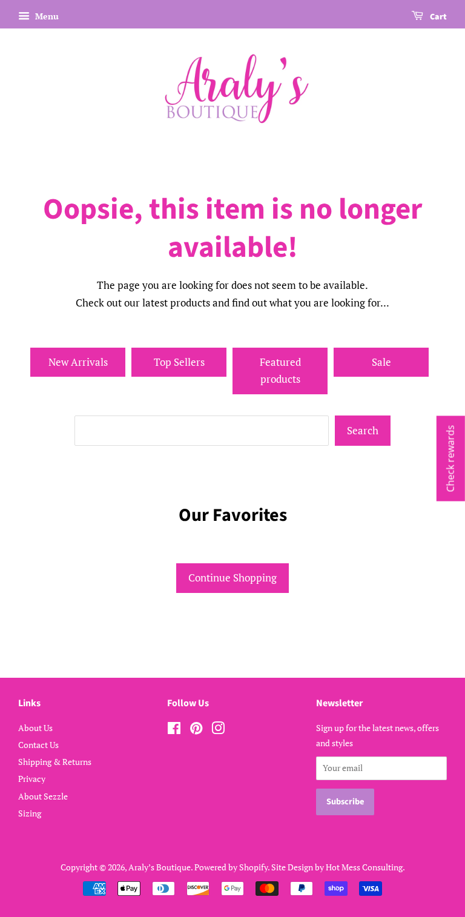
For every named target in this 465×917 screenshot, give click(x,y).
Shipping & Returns (54, 761)
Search (362, 430)
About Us (35, 727)
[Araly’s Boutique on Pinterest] (196, 730)
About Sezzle (43, 796)
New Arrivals (78, 362)
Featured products (280, 370)
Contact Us (38, 744)
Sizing (29, 813)
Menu (46, 16)
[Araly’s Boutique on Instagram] (218, 730)
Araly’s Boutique (159, 867)
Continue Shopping (232, 577)
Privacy (31, 778)
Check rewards (450, 458)
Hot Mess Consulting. (365, 867)
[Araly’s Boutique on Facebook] (174, 730)
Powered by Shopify (231, 867)
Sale (381, 362)
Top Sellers (179, 362)
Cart (437, 17)
